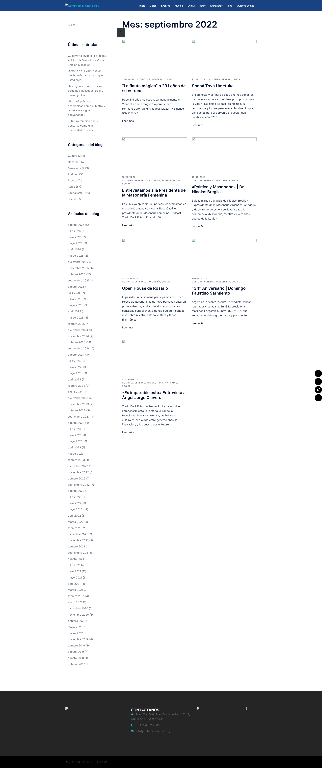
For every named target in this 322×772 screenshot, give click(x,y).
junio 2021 (74, 571)
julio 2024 (74, 361)
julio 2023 (74, 429)
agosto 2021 (76, 559)
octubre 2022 (76, 478)
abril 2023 (74, 447)
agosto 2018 (76, 658)
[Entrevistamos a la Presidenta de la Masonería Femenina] (154, 154)
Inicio (142, 5)
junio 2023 (75, 435)
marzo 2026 (76, 255)
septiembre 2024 (79, 348)
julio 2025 (74, 292)
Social (168, 79)
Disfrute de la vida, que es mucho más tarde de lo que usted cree (85, 75)
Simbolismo (75, 193)
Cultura (145, 79)
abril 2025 (74, 311)
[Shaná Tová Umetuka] (224, 56)
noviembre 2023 (78, 404)
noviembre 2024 (78, 336)
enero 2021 (75, 602)
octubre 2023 (76, 410)
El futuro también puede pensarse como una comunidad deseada (83, 125)
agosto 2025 (76, 286)
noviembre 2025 (78, 268)
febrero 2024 (76, 385)
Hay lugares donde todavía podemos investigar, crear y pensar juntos (85, 90)
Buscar (72, 25)
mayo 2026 (75, 243)
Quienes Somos (245, 5)
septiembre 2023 (79, 416)
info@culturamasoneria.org (153, 731)
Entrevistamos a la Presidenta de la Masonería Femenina (154, 193)
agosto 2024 (76, 354)
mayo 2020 (75, 627)
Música (179, 5)
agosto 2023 (76, 422)
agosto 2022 (76, 490)
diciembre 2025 (78, 261)
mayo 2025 (75, 305)
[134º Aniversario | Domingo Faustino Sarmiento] (224, 255)
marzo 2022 (76, 521)
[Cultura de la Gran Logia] (82, 5)
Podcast (152, 382)
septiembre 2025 (79, 280)
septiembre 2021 (78, 552)
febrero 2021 (76, 596)
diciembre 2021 (78, 534)
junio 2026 (75, 237)
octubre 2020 (76, 620)
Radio (202, 5)
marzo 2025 (76, 317)
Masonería (153, 180)
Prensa (166, 180)
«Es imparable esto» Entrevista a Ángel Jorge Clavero (154, 395)
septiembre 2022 (79, 484)
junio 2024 (75, 367)
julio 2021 (74, 565)
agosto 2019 (76, 651)
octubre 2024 (76, 342)
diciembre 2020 (78, 608)
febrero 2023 (76, 460)
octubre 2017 (76, 664)
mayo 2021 (75, 577)
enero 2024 (75, 391)
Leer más (128, 121)
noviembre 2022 (78, 472)
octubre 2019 (76, 645)
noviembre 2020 (78, 614)
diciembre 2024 (78, 330)
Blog (229, 5)
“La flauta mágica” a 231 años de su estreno (154, 88)
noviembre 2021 (78, 540)
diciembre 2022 (78, 466)
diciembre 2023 (78, 398)
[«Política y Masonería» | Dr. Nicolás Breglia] (224, 154)
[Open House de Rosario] (154, 255)
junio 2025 (75, 299)
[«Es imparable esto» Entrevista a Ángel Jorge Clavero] (154, 356)
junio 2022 (75, 503)
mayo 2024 (75, 373)
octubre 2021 (76, 546)
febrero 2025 (76, 323)
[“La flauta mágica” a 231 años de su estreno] (154, 56)
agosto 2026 (76, 224)
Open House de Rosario (145, 288)
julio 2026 (74, 231)
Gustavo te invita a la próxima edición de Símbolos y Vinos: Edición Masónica (87, 60)
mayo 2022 (75, 509)
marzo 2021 (75, 589)
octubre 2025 (76, 274)
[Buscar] (121, 32)
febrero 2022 (76, 528)
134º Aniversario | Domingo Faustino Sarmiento (219, 291)
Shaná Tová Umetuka (213, 85)
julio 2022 (74, 497)
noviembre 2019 (78, 639)
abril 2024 (74, 379)
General (157, 79)
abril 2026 (74, 249)
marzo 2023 (76, 453)
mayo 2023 (75, 441)
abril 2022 (74, 515)
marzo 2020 (76, 633)
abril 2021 (74, 583)
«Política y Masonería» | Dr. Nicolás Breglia (218, 189)
